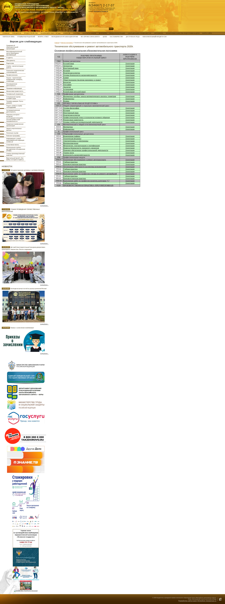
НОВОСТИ (66, 33)
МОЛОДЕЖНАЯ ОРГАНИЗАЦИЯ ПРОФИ (64, 37)
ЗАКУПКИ (76, 33)
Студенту (9, 58)
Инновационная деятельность (11, 84)
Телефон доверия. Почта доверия (14, 102)
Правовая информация (14, 88)
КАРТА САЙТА (207, 33)
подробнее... (44, 206)
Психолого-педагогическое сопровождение (15, 71)
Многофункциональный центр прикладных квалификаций (14, 53)
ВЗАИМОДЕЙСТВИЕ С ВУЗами (50, 33)
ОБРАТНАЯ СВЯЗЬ (8, 37)
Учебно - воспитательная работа (14, 67)
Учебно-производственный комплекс (15, 154)
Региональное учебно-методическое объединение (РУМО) (15, 149)
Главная (56, 42)
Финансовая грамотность (14, 91)
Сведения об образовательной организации (12, 47)
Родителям (10, 63)
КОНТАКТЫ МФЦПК (89, 33)
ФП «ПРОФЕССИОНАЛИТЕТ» (90, 37)
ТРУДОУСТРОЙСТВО (31, 33)
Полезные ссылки (12, 133)
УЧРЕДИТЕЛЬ (16, 33)
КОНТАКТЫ (103, 33)
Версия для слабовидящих (26, 41)
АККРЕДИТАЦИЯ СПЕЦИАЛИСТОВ (139, 33)
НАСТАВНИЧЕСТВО (116, 37)
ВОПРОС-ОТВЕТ (43, 37)
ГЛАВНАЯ (6, 33)
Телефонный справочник (14, 94)
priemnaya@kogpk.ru (101, 11)
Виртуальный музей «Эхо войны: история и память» (15, 159)
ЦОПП (105, 37)
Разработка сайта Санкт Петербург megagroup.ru (197, 601)
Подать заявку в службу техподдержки (14, 106)
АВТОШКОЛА (158, 33)
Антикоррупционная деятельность (13, 111)
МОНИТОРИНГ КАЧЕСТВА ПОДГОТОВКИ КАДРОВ (183, 33)
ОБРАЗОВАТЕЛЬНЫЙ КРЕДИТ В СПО (154, 37)
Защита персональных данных (14, 129)
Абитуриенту (10, 60)
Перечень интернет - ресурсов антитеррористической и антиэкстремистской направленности (14, 118)
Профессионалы (12, 75)
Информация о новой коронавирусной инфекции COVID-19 (15, 140)
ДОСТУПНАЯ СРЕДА (133, 37)
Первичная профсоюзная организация (14, 125)
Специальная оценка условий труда (13, 97)
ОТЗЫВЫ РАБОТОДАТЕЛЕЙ (26, 37)
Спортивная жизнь (12, 145)
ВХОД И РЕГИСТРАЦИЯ (117, 33)
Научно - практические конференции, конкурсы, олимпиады (14, 79)
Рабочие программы (13, 136)
